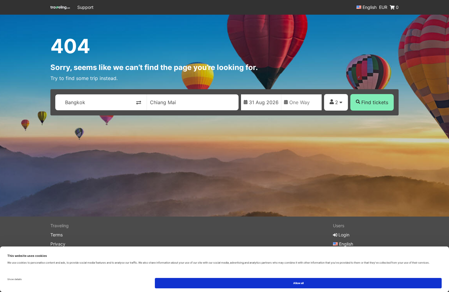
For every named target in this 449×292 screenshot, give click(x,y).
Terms (56, 234)
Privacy (57, 243)
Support (85, 7)
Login (343, 234)
